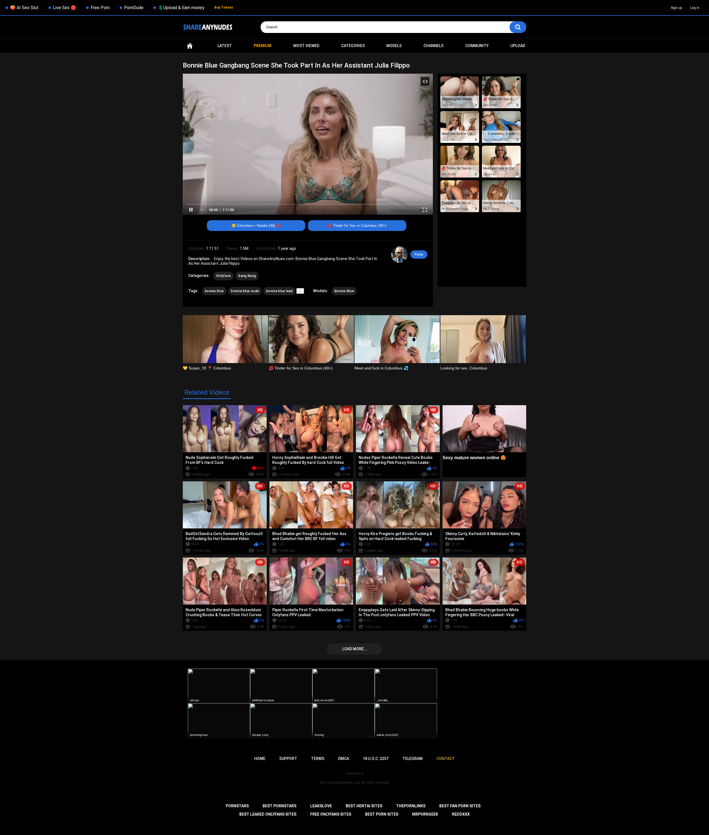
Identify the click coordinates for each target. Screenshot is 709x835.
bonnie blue (214, 291)
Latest (224, 45)
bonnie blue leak (279, 291)
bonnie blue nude (245, 291)
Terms (317, 758)
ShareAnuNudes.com (344, 783)
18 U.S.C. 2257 (376, 758)
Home (190, 46)
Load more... (354, 649)
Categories (353, 45)
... (300, 291)
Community (477, 45)
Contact (445, 758)
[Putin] (399, 254)
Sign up (676, 8)
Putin (419, 254)
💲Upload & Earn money (181, 7)
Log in (694, 8)
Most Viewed (306, 45)
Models (394, 45)
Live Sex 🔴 (64, 7)
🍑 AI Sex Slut (24, 7)
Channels (433, 45)
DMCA (343, 758)
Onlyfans (223, 276)
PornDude (133, 7)
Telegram (412, 758)
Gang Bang (247, 276)
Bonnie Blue (344, 291)
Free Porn (100, 7)
